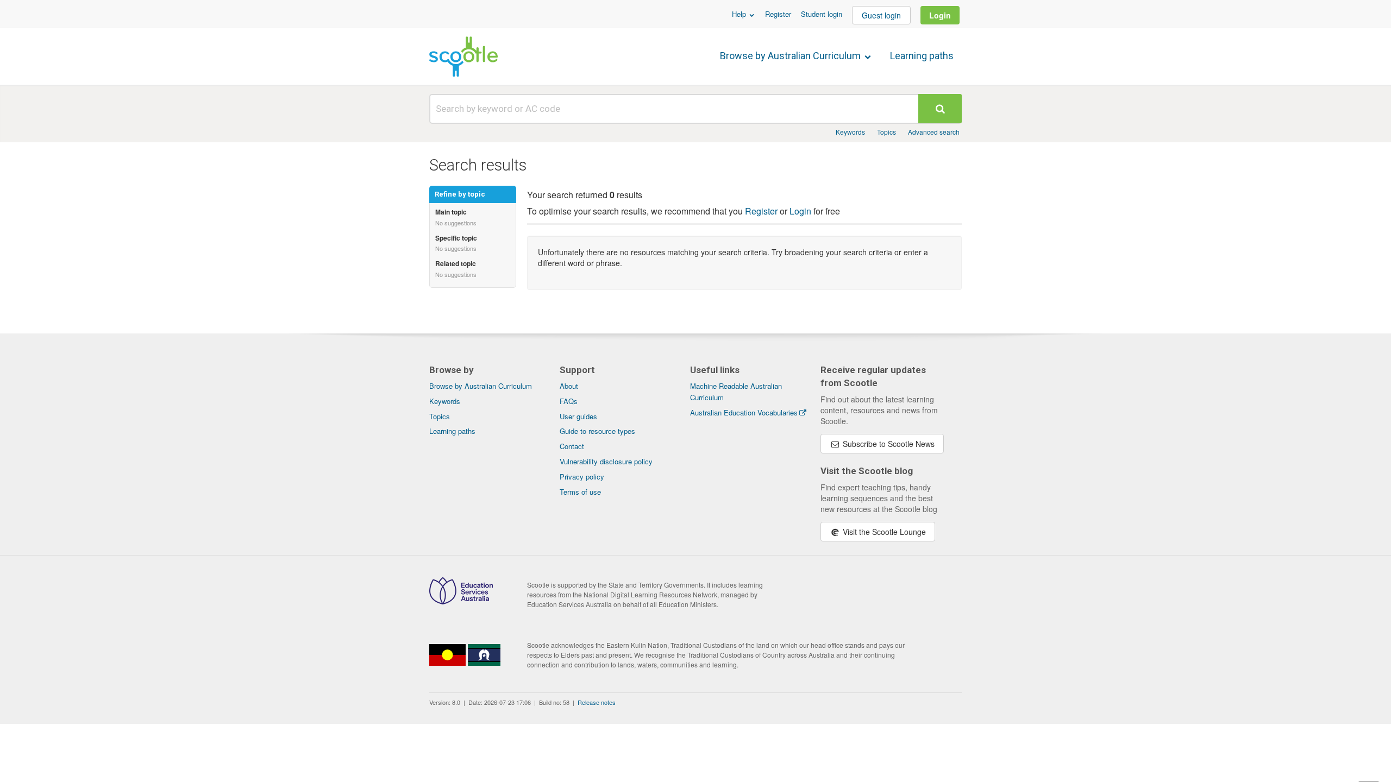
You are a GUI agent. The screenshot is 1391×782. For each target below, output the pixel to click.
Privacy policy (582, 476)
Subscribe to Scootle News (888, 443)
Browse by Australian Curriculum (791, 55)
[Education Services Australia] (461, 601)
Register (778, 14)
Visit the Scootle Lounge (883, 531)
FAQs (569, 401)
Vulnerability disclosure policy (606, 461)
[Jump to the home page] (463, 56)
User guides (578, 416)
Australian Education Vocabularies (744, 412)
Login (940, 15)
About (569, 386)
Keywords (850, 131)
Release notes (597, 702)
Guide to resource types (597, 431)
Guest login (881, 15)
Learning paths (922, 55)
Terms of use (580, 492)
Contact (572, 446)
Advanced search (934, 131)
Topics (886, 131)
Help (740, 14)
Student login (821, 14)
